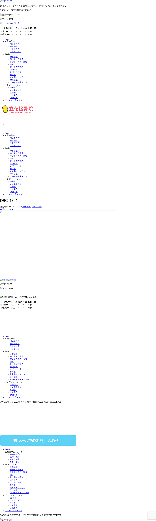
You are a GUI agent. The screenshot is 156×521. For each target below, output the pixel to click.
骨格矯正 (14, 174)
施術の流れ (15, 141)
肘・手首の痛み (16, 161)
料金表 (13, 187)
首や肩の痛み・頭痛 (18, 156)
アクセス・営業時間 (13, 194)
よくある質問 (15, 184)
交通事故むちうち (17, 171)
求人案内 (14, 189)
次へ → (10, 209)
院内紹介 (14, 181)
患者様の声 (15, 143)
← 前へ (3, 209)
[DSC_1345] (58, 276)
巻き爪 (13, 169)
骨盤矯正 (14, 151)
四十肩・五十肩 (16, 153)
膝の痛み (14, 164)
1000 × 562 (26, 207)
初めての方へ (15, 138)
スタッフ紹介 (15, 146)
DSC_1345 (36, 207)
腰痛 (12, 158)
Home (7, 133)
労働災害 (14, 192)
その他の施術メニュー (19, 176)
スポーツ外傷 (15, 166)
